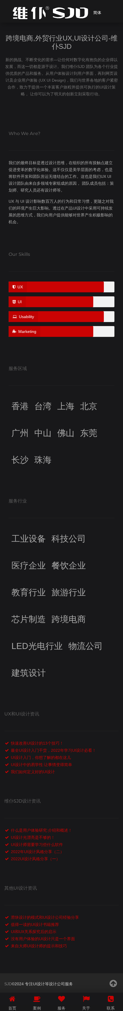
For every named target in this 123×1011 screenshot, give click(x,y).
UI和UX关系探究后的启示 (33, 931)
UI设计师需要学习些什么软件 (37, 844)
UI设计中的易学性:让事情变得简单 (41, 764)
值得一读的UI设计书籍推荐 (35, 924)
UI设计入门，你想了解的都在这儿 (41, 757)
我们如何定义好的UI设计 (33, 771)
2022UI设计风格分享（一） (35, 859)
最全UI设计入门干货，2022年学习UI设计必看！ (53, 750)
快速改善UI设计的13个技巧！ (37, 743)
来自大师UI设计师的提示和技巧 (39, 946)
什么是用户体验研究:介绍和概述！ (41, 830)
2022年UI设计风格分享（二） (37, 851)
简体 (97, 12)
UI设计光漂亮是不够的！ (33, 837)
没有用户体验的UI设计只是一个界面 (43, 938)
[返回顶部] (113, 983)
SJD (8, 984)
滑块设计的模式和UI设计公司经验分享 (45, 917)
